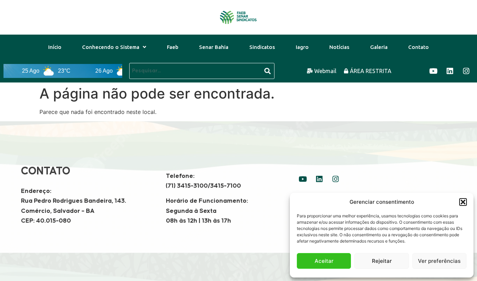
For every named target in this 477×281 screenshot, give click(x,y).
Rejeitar (382, 261)
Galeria (379, 47)
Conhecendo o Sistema (110, 47)
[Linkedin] (449, 71)
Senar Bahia (213, 47)
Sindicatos (262, 47)
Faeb (172, 47)
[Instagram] (466, 71)
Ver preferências (439, 261)
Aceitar (324, 261)
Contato (418, 47)
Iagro (302, 47)
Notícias (339, 47)
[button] (463, 202)
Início (54, 47)
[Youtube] (433, 71)
